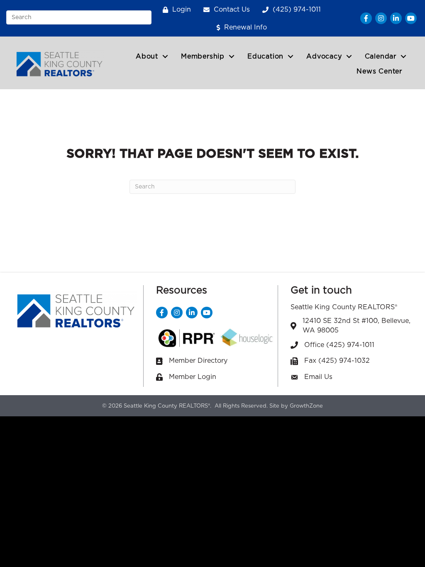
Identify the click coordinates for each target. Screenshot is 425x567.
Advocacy (324, 56)
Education (265, 56)
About (147, 56)
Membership (203, 56)
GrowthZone (306, 406)
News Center (379, 71)
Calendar (380, 56)
